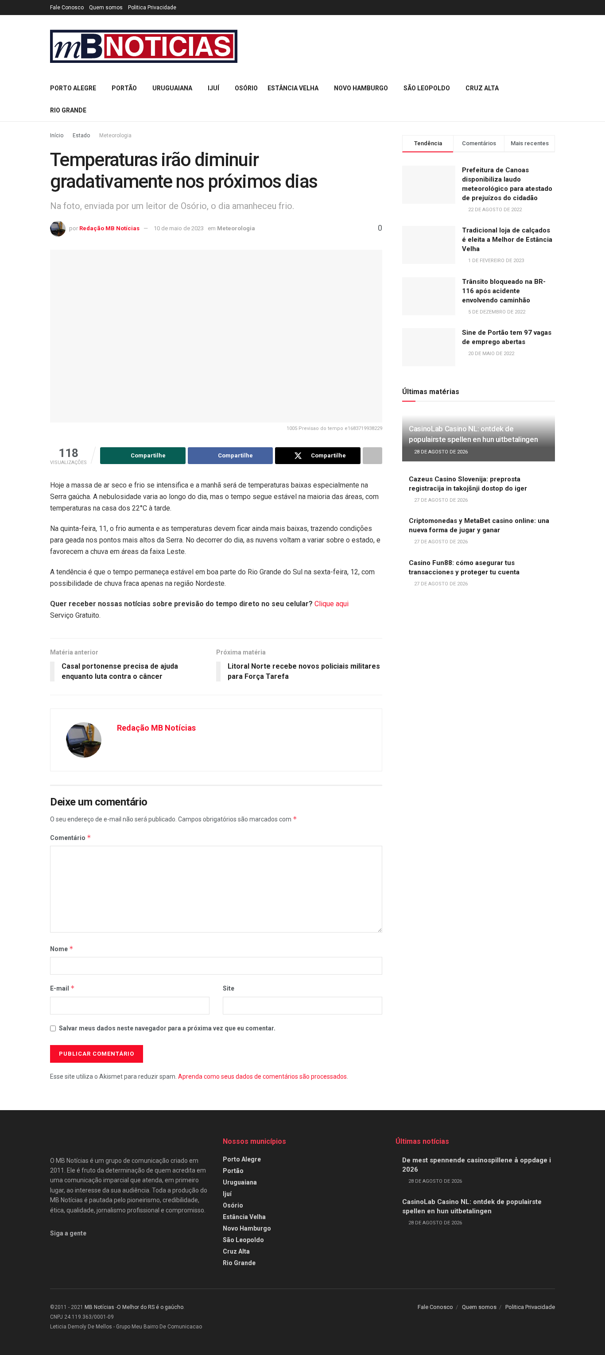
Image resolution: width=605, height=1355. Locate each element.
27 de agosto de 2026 (440, 500)
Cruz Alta (482, 88)
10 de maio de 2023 (179, 228)
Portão (124, 88)
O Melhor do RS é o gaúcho (150, 1307)
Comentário (70, 837)
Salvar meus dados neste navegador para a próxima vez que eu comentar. (167, 1028)
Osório (246, 88)
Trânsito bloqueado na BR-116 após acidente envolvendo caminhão (504, 291)
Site (228, 988)
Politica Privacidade (152, 7)
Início (56, 135)
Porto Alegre (73, 88)
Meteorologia (115, 135)
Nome (62, 949)
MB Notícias (99, 1307)
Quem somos (106, 7)
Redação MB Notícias (109, 228)
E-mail (62, 988)
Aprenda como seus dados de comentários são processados (262, 1076)
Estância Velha (293, 88)
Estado (81, 135)
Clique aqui (331, 604)
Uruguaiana (172, 88)
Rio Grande (68, 110)
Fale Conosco (67, 7)
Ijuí (213, 88)
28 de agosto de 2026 (440, 452)
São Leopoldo (426, 88)
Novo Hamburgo (361, 88)
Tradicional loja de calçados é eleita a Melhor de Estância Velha (507, 239)
